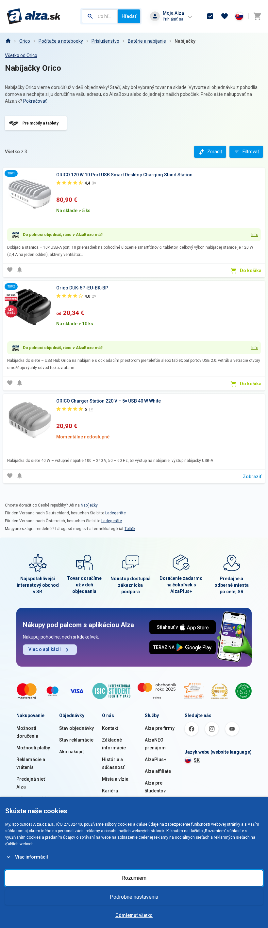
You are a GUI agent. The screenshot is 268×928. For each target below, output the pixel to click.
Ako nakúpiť (71, 751)
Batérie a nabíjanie (147, 41)
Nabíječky (89, 505)
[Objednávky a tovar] (210, 16)
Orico (24, 41)
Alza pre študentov (155, 786)
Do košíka (250, 270)
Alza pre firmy (160, 728)
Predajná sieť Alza (30, 782)
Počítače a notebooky (61, 41)
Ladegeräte (115, 513)
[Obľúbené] (224, 16)
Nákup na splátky (34, 798)
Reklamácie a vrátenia (30, 763)
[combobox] (100, 16)
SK (197, 760)
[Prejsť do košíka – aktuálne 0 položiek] (257, 16)
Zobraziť (252, 476)
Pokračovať (35, 101)
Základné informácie (114, 743)
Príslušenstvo (105, 41)
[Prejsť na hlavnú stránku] (34, 16)
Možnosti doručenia (27, 732)
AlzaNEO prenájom (155, 743)
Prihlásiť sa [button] (173, 19)
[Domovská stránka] (8, 41)
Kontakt (110, 728)
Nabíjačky (185, 41)
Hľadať (129, 16)
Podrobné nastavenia (134, 897)
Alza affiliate (158, 771)
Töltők (130, 528)
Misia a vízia (115, 779)
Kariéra (110, 790)
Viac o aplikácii (44, 649)
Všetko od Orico (21, 55)
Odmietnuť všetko (134, 915)
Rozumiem (134, 878)
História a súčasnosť (113, 763)
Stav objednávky (76, 728)
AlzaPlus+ (155, 759)
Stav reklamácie (76, 740)
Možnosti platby (33, 747)
